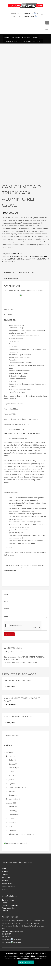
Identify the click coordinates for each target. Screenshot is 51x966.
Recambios (6, 877)
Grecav (11, 775)
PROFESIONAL (10, 261)
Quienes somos (8, 900)
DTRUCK (13, 259)
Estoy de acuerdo (26, 962)
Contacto (5, 911)
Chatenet (12, 768)
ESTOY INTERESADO (26, 273)
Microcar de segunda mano (20, 834)
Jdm (10, 779)
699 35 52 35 (28, 14)
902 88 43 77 (16, 14)
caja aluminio (22, 256)
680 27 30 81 (29, 17)
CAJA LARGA (32, 256)
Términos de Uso (8, 908)
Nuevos (9, 756)
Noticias (5, 889)
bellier (8, 752)
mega (26, 259)
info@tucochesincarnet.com (12, 931)
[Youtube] (41, 22)
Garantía (5, 903)
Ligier (11, 783)
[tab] (9, 273)
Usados (14, 253)
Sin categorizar (12, 799)
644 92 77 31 (16, 17)
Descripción (9, 273)
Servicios (5, 880)
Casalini (12, 764)
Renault (12, 795)
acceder (12, 662)
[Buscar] (44, 735)
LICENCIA (20, 259)
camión (40, 256)
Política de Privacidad (10, 905)
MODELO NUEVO (35, 259)
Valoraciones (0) (11, 278)
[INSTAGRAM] (38, 22)
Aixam (19, 253)
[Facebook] (34, 22)
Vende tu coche (7, 883)
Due (10, 772)
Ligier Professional (16, 787)
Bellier (11, 760)
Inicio (4, 868)
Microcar (12, 791)
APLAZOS (13, 256)
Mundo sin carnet (8, 886)
